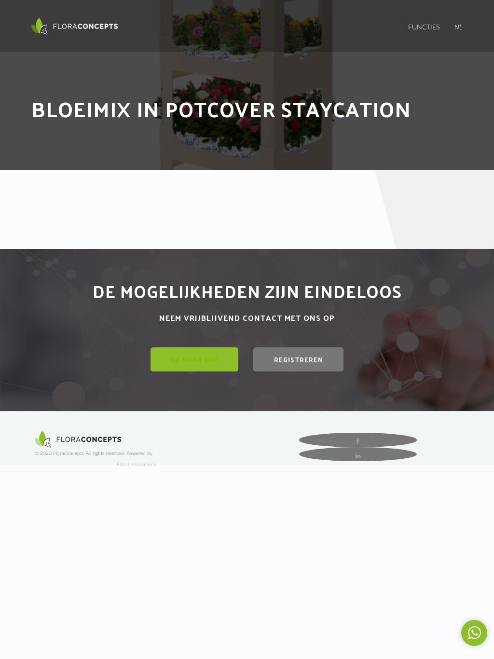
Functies (423, 27)
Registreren (298, 360)
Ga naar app (194, 360)
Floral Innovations (136, 464)
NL (458, 27)
